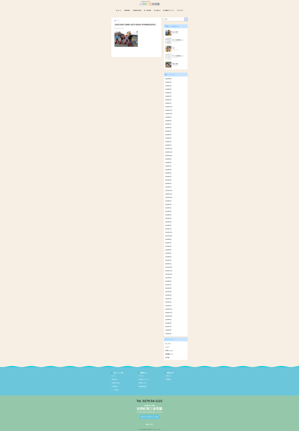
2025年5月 (168, 131)
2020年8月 (168, 323)
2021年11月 (168, 271)
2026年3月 (168, 96)
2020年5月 (168, 330)
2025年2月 (168, 141)
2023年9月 (168, 201)
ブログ (167, 347)
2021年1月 (168, 305)
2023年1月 (168, 229)
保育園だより (169, 354)
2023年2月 (168, 225)
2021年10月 (168, 274)
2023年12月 (168, 190)
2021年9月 (168, 277)
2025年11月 (168, 110)
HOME (150, 424)
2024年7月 (168, 166)
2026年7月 (168, 82)
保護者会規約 (143, 386)
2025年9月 (168, 117)
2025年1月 (168, 145)
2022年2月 (168, 260)
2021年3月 (168, 298)
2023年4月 (168, 218)
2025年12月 (168, 106)
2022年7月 (168, 243)
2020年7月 (168, 326)
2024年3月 (168, 180)
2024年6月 (168, 169)
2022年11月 (168, 232)
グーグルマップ (149, 417)
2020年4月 (168, 333)
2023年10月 (168, 197)
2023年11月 (168, 194)
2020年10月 (168, 316)
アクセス (180, 10)
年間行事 (114, 386)
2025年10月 (168, 113)
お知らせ (157, 10)
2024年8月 (168, 162)
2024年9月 (168, 159)
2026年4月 (168, 93)
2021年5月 (168, 291)
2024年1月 (168, 187)
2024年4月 (168, 176)
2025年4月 (168, 134)
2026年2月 (168, 100)
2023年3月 (168, 222)
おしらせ (168, 343)
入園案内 (168, 379)
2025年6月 (168, 127)
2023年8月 (168, 204)
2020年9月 (168, 319)
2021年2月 (168, 302)
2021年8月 (168, 281)
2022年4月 (168, 253)
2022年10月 (168, 236)
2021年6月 (168, 288)
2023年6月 (168, 211)
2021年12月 (168, 267)
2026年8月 (168, 79)
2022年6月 (168, 246)
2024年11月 (168, 152)
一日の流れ (148, 10)
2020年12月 (168, 309)
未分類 (167, 357)
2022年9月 (168, 239)
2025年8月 (168, 120)
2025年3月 (168, 138)
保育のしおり (169, 350)
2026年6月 (168, 86)
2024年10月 (168, 155)
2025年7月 (168, 124)
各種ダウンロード (169, 10)
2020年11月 (168, 312)
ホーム (119, 10)
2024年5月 (168, 173)
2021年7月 (168, 284)
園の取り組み (137, 10)
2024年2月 (168, 183)
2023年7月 (168, 208)
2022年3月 (168, 257)
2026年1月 (168, 103)
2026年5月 (168, 89)
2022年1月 (168, 264)
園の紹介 (127, 10)
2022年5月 (168, 250)
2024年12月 (168, 148)
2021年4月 (168, 295)
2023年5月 (168, 215)
